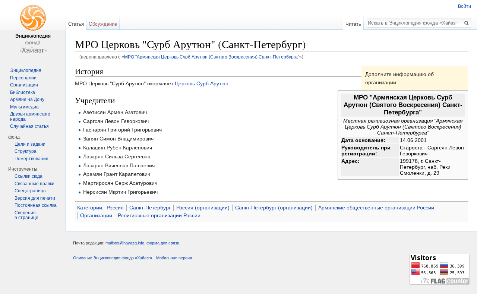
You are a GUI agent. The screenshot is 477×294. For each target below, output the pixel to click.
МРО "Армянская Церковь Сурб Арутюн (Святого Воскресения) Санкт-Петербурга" (211, 56)
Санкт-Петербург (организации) (274, 208)
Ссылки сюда (28, 176)
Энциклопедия (25, 70)
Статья (76, 24)
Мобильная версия (174, 258)
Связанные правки (34, 183)
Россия (115, 208)
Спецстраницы (31, 190)
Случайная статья (29, 126)
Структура (26, 151)
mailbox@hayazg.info (124, 243)
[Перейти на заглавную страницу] (33, 30)
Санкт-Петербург (150, 208)
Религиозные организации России (159, 215)
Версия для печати (35, 198)
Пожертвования (31, 158)
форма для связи (162, 243)
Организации (96, 215)
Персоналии (23, 77)
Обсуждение (103, 24)
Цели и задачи (30, 144)
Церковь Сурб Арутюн (201, 83)
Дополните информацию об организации (399, 78)
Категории (89, 208)
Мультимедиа (24, 107)
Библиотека (22, 92)
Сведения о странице (26, 215)
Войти (464, 6)
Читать (353, 24)
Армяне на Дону (27, 99)
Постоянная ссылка (36, 205)
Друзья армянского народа (30, 116)
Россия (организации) (203, 208)
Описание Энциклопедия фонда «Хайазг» (112, 258)
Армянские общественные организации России (376, 208)
